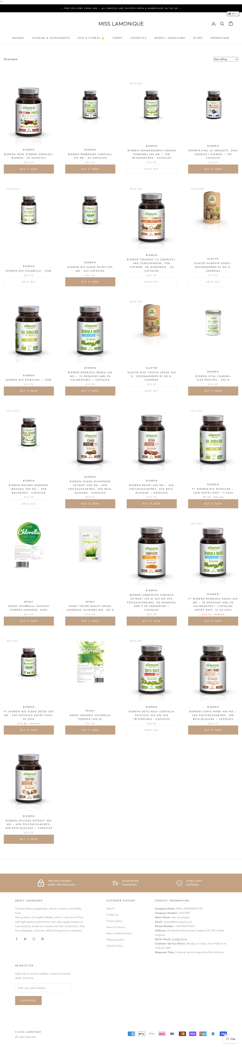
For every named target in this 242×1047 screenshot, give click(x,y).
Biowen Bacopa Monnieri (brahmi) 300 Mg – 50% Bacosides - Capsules (29, 489)
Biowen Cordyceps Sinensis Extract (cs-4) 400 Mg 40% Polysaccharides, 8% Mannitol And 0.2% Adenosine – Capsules (151, 602)
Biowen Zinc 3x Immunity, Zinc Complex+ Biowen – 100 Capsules (213, 154)
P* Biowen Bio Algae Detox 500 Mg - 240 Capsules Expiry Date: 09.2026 (29, 715)
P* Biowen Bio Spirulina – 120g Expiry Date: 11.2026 (213, 491)
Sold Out (152, 169)
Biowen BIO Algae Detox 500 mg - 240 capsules (90, 269)
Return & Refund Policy (119, 933)
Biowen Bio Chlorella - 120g (29, 271)
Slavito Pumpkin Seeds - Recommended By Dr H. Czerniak (213, 267)
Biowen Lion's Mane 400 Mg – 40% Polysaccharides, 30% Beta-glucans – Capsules (213, 715)
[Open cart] (231, 23)
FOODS (117, 38)
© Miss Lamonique (28, 1031)
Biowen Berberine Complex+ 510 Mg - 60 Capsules (90, 156)
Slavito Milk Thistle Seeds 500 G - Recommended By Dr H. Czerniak (151, 376)
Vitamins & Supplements (51, 38)
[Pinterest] (42, 939)
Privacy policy (114, 921)
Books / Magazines (170, 38)
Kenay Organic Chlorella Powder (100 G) (90, 717)
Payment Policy (114, 946)
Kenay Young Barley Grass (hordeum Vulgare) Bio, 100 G (90, 608)
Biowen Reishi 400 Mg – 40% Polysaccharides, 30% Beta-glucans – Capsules (151, 489)
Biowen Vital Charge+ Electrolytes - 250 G (213, 378)
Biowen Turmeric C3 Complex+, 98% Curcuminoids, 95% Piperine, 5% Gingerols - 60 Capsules (151, 265)
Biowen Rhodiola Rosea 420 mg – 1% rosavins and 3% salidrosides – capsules (90, 376)
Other (198, 38)
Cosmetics (138, 38)
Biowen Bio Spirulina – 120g (29, 380)
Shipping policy (115, 939)
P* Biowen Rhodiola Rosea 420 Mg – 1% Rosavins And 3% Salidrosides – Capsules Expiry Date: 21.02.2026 (213, 604)
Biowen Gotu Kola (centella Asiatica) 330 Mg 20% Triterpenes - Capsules (151, 715)
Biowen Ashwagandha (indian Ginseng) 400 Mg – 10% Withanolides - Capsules (152, 154)
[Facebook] (16, 939)
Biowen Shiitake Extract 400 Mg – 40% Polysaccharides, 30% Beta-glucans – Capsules (29, 824)
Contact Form (179, 939)
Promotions (220, 38)
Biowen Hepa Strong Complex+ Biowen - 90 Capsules (29, 156)
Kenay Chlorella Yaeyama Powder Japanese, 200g (28, 608)
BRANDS (18, 38)
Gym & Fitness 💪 (91, 38)
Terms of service (115, 927)
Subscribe (28, 1000)
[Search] (222, 23)
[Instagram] (34, 939)
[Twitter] (25, 939)
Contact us (112, 914)
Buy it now (29, 169)
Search (110, 908)
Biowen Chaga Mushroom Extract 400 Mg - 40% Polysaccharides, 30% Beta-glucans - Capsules (90, 487)
